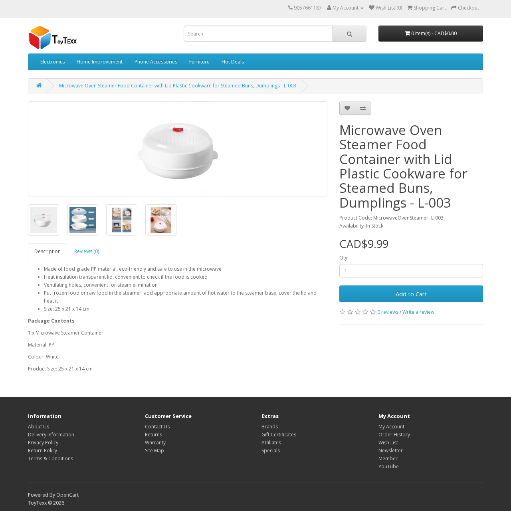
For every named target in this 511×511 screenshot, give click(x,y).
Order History (394, 434)
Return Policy (42, 450)
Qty (343, 257)
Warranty (155, 442)
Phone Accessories (156, 61)
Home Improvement (100, 61)
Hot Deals (233, 61)
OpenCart (67, 494)
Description (47, 251)
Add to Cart (411, 294)
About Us (38, 426)
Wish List (388, 442)
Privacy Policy (43, 442)
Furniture (199, 61)
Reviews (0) (86, 251)
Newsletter (390, 450)
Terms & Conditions (50, 458)
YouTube (388, 466)
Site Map (154, 450)
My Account (391, 426)
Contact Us (157, 426)
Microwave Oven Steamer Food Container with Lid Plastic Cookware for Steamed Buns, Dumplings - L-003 (177, 85)
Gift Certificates (278, 434)
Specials (270, 450)
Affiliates (271, 442)
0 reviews (387, 312)
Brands (269, 426)
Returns (153, 434)
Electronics (52, 61)
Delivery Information (51, 434)
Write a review (418, 312)
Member (388, 458)
